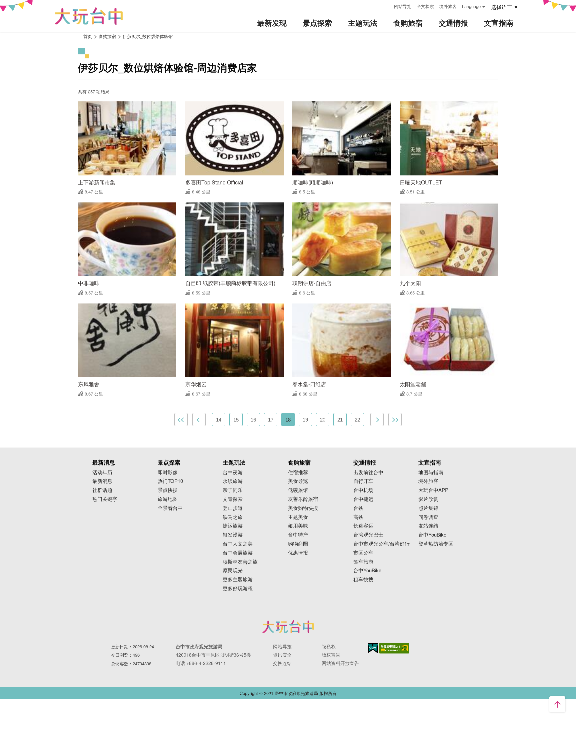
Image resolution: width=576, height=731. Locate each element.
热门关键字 (104, 499)
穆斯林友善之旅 (240, 562)
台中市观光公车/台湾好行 (381, 544)
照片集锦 (428, 508)
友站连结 (428, 526)
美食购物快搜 (303, 508)
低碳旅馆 (298, 490)
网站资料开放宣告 (340, 663)
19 (305, 420)
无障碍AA (394, 648)
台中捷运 (363, 499)
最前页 (181, 419)
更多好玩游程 (238, 588)
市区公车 (363, 553)
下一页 (377, 419)
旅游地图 (168, 499)
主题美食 (298, 517)
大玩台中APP (433, 490)
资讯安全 (282, 654)
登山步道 (233, 508)
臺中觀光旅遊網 (89, 16)
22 (357, 420)
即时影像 (168, 472)
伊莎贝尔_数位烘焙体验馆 (148, 36)
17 (270, 420)
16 (253, 420)
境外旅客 (448, 6)
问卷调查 (428, 517)
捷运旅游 (233, 526)
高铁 (358, 517)
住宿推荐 (298, 472)
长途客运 (363, 526)
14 (218, 420)
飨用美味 (298, 526)
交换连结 (282, 663)
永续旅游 (233, 481)
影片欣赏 (428, 499)
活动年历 (102, 472)
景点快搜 (168, 490)
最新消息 (102, 481)
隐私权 (329, 646)
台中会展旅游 (238, 553)
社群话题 (102, 490)
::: (387, 5)
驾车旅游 (363, 562)
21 (340, 420)
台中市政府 (288, 626)
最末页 (395, 419)
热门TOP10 (170, 481)
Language (471, 6)
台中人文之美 (238, 544)
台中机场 (363, 490)
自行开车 (363, 481)
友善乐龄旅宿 (303, 499)
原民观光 (233, 570)
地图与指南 (430, 472)
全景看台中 (170, 508)
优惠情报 (298, 553)
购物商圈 (298, 544)
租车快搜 (363, 579)
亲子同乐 (233, 490)
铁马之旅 (233, 517)
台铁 (358, 508)
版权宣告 (331, 654)
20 (322, 420)
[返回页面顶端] (557, 704)
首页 (87, 36)
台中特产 (298, 535)
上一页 (199, 419)
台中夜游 (233, 472)
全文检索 (425, 6)
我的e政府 (373, 648)
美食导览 (298, 481)
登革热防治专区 (435, 544)
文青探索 (233, 499)
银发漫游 (233, 535)
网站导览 (402, 6)
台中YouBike (367, 570)
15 (236, 420)
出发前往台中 (368, 472)
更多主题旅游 (238, 579)
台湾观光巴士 (368, 535)
